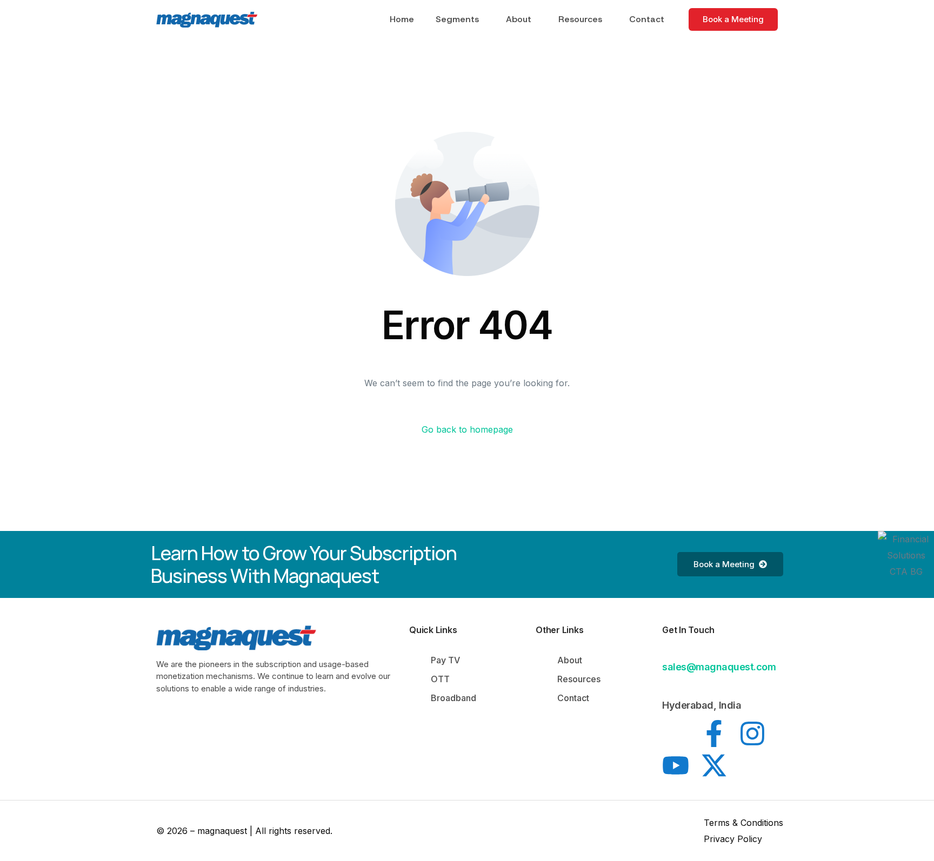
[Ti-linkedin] (675, 733)
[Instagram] (752, 733)
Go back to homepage (467, 429)
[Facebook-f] (714, 733)
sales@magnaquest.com (719, 666)
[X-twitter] (714, 765)
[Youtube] (675, 765)
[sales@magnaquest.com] (668, 649)
